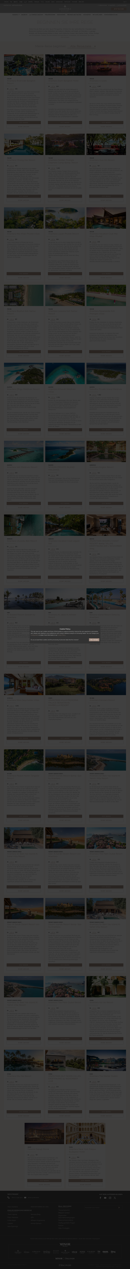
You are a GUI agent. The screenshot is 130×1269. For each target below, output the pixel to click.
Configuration (34, 635)
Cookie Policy (61, 635)
